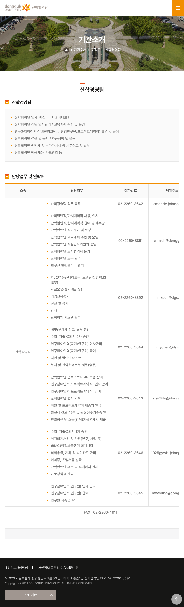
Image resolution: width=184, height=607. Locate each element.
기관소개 (80, 50)
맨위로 (176, 599)
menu (178, 8)
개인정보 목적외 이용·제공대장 (58, 568)
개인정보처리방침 (16, 568)
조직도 (95, 50)
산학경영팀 (113, 50)
